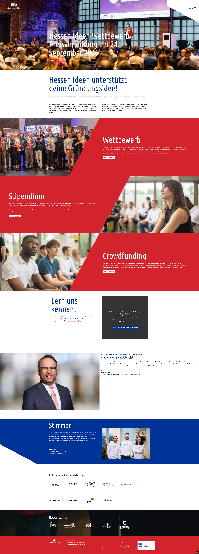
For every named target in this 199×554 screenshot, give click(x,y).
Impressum (105, 546)
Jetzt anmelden (54, 60)
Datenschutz (105, 548)
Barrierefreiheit (106, 550)
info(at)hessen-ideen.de (73, 546)
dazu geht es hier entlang (74, 321)
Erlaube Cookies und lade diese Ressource (125, 327)
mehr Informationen (109, 157)
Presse (104, 542)
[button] (0, 11)
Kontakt (104, 544)
